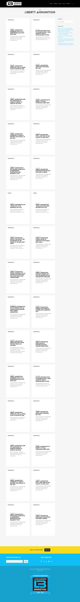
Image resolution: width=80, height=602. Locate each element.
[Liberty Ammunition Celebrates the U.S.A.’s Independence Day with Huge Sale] (18, 34)
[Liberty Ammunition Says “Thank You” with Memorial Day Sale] (18, 207)
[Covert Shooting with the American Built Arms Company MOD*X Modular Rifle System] (43, 34)
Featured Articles (11, 19)
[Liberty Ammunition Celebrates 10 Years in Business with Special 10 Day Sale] (18, 138)
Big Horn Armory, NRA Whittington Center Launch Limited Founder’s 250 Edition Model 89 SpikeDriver (65, 30)
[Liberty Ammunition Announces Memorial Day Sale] (43, 69)
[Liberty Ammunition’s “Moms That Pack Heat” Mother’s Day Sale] (43, 207)
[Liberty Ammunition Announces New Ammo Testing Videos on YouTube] (18, 346)
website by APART (40, 570)
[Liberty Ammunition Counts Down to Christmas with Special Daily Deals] (43, 242)
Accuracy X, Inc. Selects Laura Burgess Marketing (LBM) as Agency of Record (65, 44)
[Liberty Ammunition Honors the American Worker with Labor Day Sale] (43, 311)
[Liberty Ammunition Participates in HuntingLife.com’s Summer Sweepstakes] (43, 346)
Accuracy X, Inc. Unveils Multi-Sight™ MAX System (65, 36)
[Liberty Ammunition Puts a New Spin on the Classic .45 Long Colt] (43, 138)
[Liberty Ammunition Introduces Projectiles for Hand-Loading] (43, 173)
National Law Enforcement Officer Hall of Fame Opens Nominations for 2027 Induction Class (66, 40)
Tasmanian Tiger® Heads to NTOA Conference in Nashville (65, 33)
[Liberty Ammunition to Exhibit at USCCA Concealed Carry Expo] (43, 103)
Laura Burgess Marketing (36, 569)
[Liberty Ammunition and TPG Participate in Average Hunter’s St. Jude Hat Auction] (18, 103)
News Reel (9, 193)
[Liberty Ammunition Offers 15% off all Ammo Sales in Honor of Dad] (18, 69)
